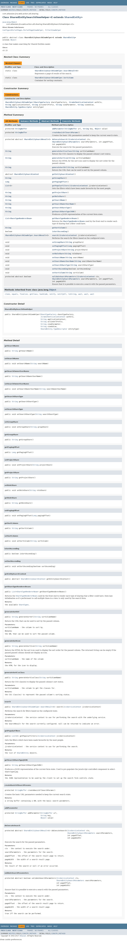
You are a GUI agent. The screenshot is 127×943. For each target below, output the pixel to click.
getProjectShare (59, 192)
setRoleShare (58, 254)
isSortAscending (59, 231)
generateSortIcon (60, 158)
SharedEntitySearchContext (26, 174)
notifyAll (61, 294)
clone (7, 294)
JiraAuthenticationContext (81, 102)
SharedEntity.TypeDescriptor (18, 107)
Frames (30, 7)
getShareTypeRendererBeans (64, 218)
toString (72, 294)
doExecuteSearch (59, 139)
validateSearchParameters (64, 277)
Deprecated (41, 3)
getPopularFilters (60, 186)
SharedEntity (72, 17)
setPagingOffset (59, 246)
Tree (32, 3)
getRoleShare (58, 196)
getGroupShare (58, 178)
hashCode (44, 294)
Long (7, 182)
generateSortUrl (59, 167)
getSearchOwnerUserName (63, 204)
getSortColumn (58, 228)
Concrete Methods (71, 121)
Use (27, 3)
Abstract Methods (50, 121)
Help (55, 3)
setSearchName (58, 257)
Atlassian (23, 936)
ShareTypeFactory (42, 102)
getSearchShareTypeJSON (63, 212)
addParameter (58, 129)
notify (52, 294)
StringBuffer (21, 129)
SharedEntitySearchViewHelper (19, 102)
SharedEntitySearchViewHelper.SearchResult (55, 71)
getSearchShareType (61, 208)
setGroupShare (58, 242)
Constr (25, 10)
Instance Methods (29, 121)
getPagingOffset (59, 182)
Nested (12, 10)
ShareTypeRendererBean (20, 218)
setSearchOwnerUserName (63, 261)
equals (15, 294)
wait (80, 294)
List (7, 186)
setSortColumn (58, 273)
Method (33, 10)
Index (49, 3)
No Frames (39, 7)
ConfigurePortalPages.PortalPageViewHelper (22, 30)
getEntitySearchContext (63, 174)
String (8, 105)
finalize (24, 294)
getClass (34, 294)
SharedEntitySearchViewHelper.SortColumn (54, 78)
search (55, 235)
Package (13, 3)
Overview (5, 3)
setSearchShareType (61, 265)
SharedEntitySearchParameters (66, 142)
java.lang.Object (9, 22)
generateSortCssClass (62, 151)
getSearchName (58, 200)
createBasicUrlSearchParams (65, 132)
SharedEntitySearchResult (36, 139)
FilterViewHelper (53, 30)
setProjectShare (59, 250)
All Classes (53, 7)
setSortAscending (60, 269)
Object (13, 40)
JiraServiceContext (77, 139)
